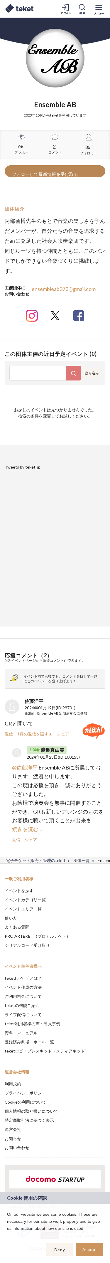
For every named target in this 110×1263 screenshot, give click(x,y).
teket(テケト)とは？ (23, 978)
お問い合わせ (17, 1147)
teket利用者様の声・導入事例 (32, 1023)
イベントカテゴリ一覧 (25, 899)
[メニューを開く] (98, 8)
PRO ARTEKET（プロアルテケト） (37, 936)
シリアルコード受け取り (27, 945)
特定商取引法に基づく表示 (29, 1120)
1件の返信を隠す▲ (35, 733)
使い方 (11, 917)
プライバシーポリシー (25, 1092)
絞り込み (92, 373)
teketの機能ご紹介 (22, 1005)
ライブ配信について (23, 1014)
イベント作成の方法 (23, 987)
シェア (63, 733)
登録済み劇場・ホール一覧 (29, 1041)
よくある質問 (17, 926)
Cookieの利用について (25, 1101)
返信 (9, 733)
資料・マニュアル (21, 1032)
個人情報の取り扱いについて (31, 1111)
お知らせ (13, 1138)
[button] (8, 1236)
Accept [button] (89, 1249)
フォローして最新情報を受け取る (45, 174)
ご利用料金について (23, 996)
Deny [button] (59, 1249)
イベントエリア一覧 (23, 908)
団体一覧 (81, 860)
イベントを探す (19, 890)
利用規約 (13, 1083)
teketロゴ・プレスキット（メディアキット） (47, 1050)
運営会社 (13, 1129)
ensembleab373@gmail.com (64, 289)
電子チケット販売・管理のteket (35, 860)
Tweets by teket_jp (22, 466)
